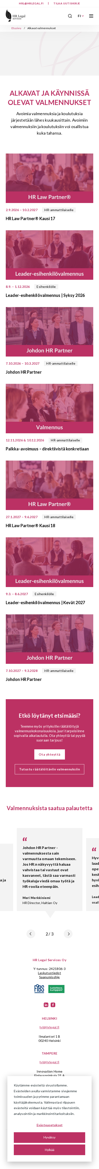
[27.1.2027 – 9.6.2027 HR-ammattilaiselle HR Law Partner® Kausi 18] (49, 486)
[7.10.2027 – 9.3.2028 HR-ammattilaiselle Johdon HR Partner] (49, 639)
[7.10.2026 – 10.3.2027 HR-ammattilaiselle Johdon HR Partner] (49, 332)
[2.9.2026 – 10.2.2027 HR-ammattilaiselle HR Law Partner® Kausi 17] (49, 179)
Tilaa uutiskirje (66, 3)
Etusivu (16, 28)
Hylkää (49, 1150)
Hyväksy (49, 1137)
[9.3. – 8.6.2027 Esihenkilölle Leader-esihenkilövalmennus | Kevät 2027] (49, 562)
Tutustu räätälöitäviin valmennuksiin (49, 769)
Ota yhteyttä (50, 754)
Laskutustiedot (49, 973)
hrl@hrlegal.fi (31, 3)
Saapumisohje (49, 977)
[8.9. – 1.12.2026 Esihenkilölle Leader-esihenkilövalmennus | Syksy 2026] (49, 255)
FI (79, 16)
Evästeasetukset (50, 1125)
